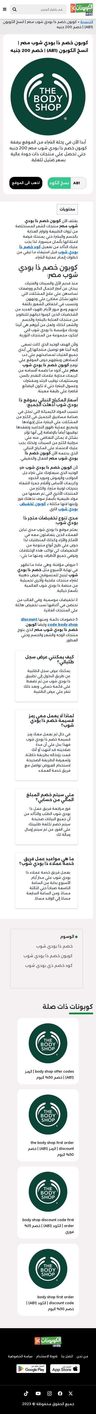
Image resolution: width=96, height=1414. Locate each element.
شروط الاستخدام (47, 1356)
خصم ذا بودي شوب (54, 946)
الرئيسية (86, 22)
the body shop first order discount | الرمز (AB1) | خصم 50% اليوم (51, 1148)
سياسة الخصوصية (20, 1356)
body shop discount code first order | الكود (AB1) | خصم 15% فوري (48, 1226)
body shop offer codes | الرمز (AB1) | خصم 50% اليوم (49, 1074)
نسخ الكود (59, 183)
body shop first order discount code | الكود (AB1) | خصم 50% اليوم (50, 1303)
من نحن (82, 1356)
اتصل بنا (67, 1356)
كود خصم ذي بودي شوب (49, 965)
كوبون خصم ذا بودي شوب (48, 955)
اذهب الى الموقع (26, 183)
